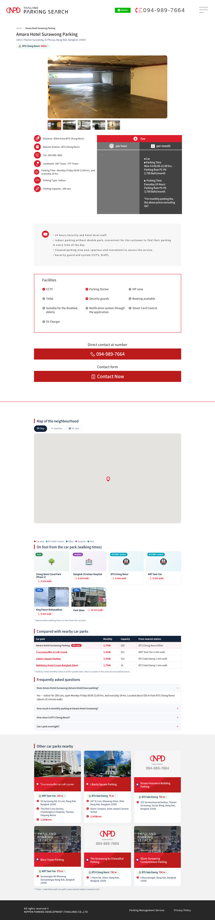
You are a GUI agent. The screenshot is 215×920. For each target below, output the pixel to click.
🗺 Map (40, 428)
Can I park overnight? (48, 726)
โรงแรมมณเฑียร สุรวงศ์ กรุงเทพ (51, 651)
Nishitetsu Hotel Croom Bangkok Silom (57, 665)
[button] (108, 479)
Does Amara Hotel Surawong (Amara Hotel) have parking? (68, 687)
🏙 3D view (74, 428)
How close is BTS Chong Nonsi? (53, 717)
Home (19, 28)
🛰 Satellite (56, 428)
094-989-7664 (164, 10)
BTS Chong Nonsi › (33, 45)
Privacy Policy (182, 910)
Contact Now (110, 376)
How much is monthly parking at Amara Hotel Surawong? (67, 708)
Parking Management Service (146, 910)
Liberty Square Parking (48, 658)
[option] (107, 86)
